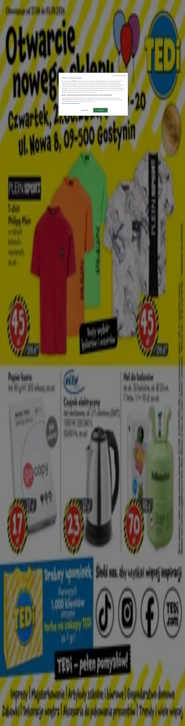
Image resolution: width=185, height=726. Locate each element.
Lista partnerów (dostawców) (70, 103)
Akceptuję (100, 110)
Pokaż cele (85, 110)
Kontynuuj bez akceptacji (119, 75)
